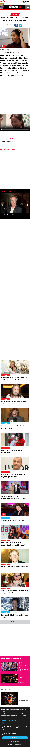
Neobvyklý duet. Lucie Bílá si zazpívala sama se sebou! (14, 616)
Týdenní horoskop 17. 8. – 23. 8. (23, 701)
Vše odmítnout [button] (15, 741)
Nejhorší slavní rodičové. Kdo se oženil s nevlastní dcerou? (13, 451)
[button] (15, 720)
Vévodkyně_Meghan (9, 138)
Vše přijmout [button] (15, 737)
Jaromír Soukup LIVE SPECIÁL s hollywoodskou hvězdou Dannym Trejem (13, 497)
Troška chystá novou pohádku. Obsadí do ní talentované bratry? (14, 427)
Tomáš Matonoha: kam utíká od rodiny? (10, 214)
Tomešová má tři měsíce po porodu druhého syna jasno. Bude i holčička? (14, 592)
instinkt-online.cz (22, 704)
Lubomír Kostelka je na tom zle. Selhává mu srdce (14, 568)
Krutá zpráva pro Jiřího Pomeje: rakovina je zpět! (14, 403)
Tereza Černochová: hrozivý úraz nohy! (12, 521)
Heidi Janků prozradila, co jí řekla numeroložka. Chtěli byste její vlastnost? (13, 544)
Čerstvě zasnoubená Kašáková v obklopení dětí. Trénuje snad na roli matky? (14, 379)
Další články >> (15, 622)
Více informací (15, 718)
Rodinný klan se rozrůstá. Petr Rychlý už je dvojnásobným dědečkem (13, 475)
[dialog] (15, 727)
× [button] (28, 709)
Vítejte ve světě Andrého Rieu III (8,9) (23, 665)
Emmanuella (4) (23, 678)
